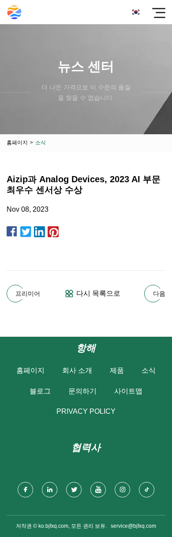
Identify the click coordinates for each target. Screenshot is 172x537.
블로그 (40, 391)
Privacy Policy (86, 411)
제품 (117, 370)
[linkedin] (49, 489)
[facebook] (25, 489)
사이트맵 (128, 391)
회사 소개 (77, 370)
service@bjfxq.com (133, 526)
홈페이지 (17, 143)
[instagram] (122, 489)
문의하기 (82, 391)
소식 (149, 370)
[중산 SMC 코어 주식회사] (14, 12)
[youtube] (98, 489)
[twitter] (74, 489)
